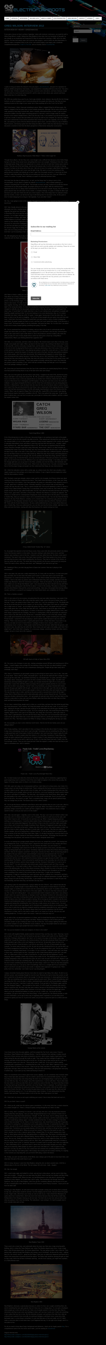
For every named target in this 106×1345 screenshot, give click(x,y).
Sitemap (90, 18)
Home (7, 18)
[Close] (77, 202)
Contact (82, 18)
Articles (14, 18)
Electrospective (60, 18)
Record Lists (34, 18)
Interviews (24, 18)
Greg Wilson (72, 18)
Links (97, 18)
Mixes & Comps (46, 18)
